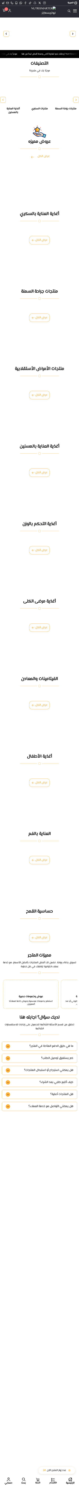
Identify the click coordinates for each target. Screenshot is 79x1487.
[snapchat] (34, 2)
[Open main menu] (75, 11)
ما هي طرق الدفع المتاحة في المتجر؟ (51, 1046)
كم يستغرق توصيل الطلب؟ (57, 1058)
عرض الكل (43, 156)
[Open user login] (9, 11)
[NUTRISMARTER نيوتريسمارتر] (40, 11)
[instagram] (44, 2)
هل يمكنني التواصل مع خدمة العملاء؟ (50, 1106)
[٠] (3, 11)
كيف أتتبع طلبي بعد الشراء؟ (56, 1082)
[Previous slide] (73, 34)
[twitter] (39, 2)
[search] (69, 11)
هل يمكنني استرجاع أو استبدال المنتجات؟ (48, 1070)
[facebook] (25, 2)
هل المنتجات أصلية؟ (61, 1094)
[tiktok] (30, 2)
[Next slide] (6, 34)
